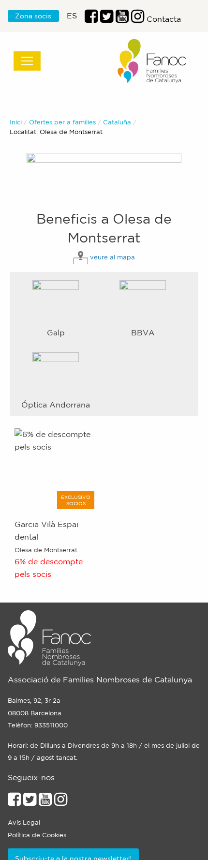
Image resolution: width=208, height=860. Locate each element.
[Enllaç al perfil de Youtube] (45, 802)
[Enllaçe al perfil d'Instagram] (60, 802)
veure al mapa (112, 257)
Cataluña (117, 122)
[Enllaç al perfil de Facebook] (91, 19)
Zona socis (33, 16)
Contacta (164, 19)
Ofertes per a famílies (62, 122)
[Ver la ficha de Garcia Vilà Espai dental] (56, 469)
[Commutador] (27, 61)
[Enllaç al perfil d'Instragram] (137, 19)
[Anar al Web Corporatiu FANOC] (152, 61)
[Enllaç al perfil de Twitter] (106, 19)
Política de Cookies (37, 835)
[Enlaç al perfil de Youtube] (122, 19)
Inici (16, 122)
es (72, 15)
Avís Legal (24, 822)
